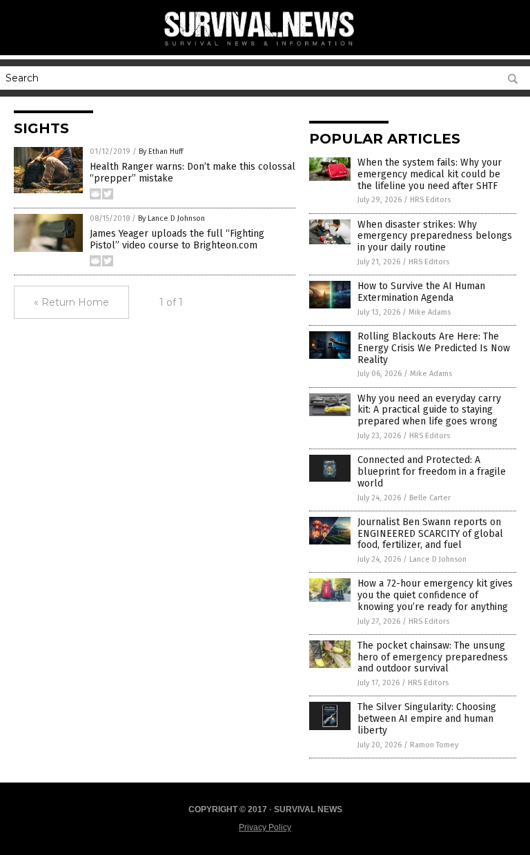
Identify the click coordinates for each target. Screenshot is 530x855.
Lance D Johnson (438, 559)
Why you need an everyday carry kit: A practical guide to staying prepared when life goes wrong (429, 410)
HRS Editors (430, 199)
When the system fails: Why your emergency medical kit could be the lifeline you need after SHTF (429, 174)
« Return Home (71, 302)
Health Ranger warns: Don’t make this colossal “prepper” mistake (192, 172)
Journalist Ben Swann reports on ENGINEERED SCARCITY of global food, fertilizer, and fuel (430, 533)
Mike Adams (430, 312)
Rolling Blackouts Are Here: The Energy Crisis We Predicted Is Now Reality (433, 348)
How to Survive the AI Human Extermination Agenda (421, 292)
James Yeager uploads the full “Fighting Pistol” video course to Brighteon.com (177, 239)
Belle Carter (430, 497)
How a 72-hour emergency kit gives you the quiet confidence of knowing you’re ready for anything (435, 595)
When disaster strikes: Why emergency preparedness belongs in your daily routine (434, 236)
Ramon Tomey (434, 744)
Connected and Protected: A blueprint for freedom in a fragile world (431, 471)
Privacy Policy (265, 827)
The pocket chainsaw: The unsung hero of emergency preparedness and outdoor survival (432, 657)
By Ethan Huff (161, 151)
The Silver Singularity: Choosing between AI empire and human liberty (426, 718)
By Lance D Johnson (171, 218)
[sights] (265, 48)
